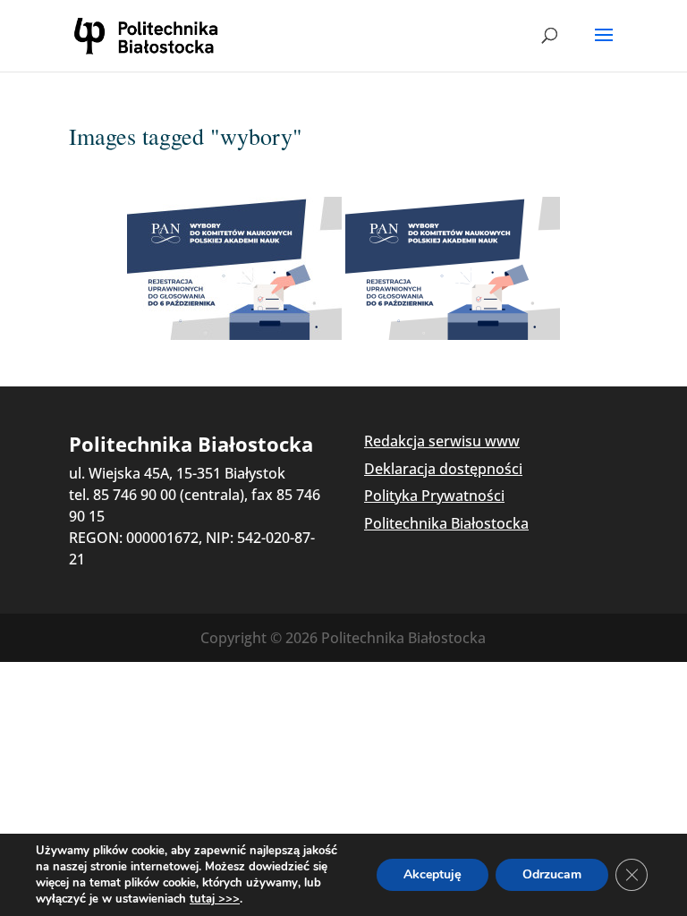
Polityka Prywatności (434, 495)
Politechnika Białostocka (446, 523)
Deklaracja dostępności (443, 469)
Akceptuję (432, 874)
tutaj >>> (215, 899)
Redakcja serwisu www (442, 441)
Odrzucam (551, 874)
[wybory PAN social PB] (234, 268)
